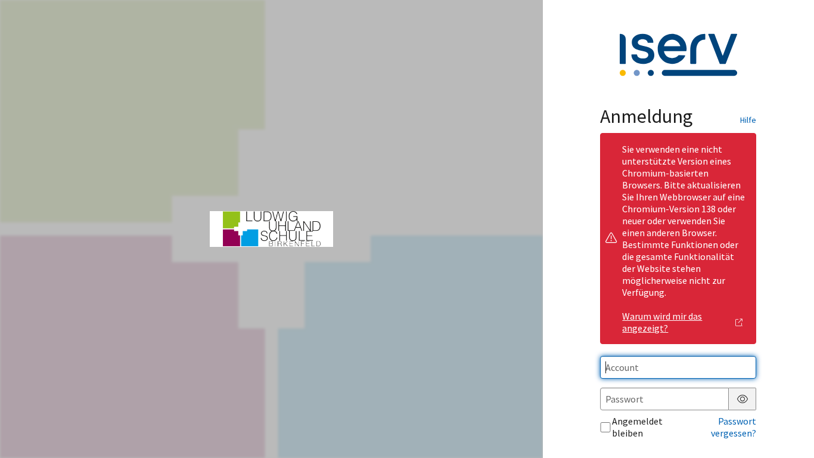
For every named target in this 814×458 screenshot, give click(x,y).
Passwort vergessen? (733, 427)
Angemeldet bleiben (637, 427)
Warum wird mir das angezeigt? (662, 322)
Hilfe (748, 119)
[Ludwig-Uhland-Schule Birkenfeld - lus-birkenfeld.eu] (271, 229)
